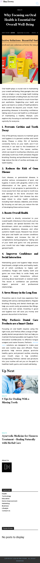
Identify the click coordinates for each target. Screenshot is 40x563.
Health (19, 10)
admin (13, 32)
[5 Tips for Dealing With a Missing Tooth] (20, 384)
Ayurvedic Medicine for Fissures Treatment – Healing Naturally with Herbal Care (20, 440)
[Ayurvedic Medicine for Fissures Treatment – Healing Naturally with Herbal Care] (20, 421)
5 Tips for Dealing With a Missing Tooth (15, 401)
